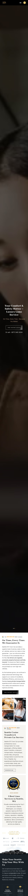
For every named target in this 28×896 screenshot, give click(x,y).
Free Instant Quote (14, 327)
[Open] (20, 2)
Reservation (9, 770)
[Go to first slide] (26, 319)
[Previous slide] (1, 319)
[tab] (13, 628)
